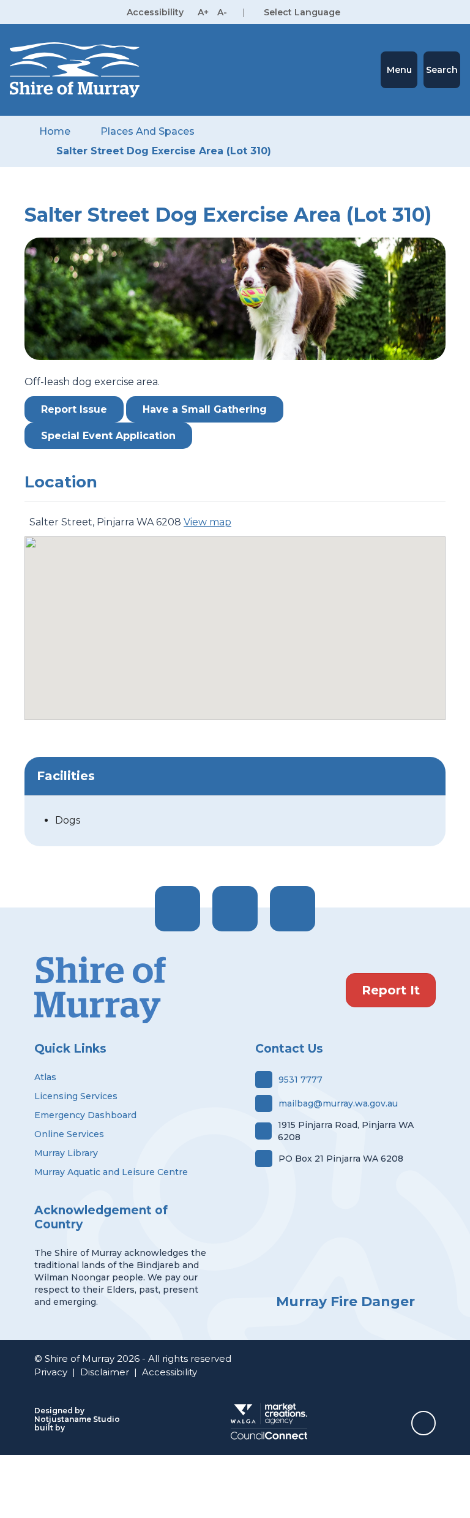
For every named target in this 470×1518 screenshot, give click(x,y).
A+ (203, 12)
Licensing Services (76, 1096)
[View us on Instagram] (235, 908)
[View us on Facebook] (177, 908)
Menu (399, 69)
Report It (391, 990)
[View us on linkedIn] (292, 908)
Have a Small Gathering (205, 409)
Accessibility (169, 1372)
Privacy (50, 1372)
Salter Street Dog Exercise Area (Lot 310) (163, 151)
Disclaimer (104, 1372)
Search (442, 69)
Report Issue (74, 409)
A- (222, 12)
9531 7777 (300, 1079)
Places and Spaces (147, 131)
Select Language (302, 12)
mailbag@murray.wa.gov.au (338, 1103)
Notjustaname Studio (77, 1419)
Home (54, 131)
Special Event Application (108, 435)
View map (207, 522)
